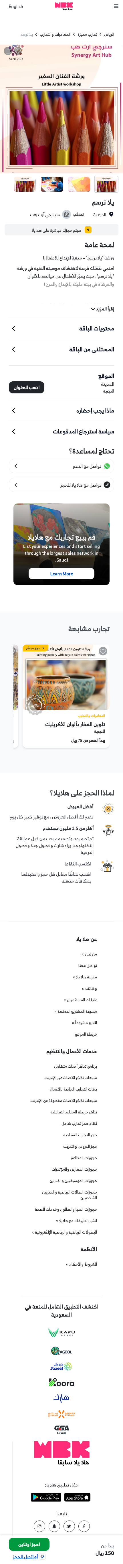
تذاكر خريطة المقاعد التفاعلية (73, 1111)
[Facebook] (84, 1526)
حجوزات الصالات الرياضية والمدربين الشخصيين (69, 1194)
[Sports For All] (61, 1414)
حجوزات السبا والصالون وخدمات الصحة (66, 1209)
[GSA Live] (61, 1430)
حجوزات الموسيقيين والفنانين (73, 1180)
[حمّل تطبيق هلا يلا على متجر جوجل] (46, 1498)
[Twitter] (69, 1526)
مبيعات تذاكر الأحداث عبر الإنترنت (70, 1077)
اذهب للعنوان (26, 387)
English (16, 6)
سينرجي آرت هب (45, 215)
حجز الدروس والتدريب (80, 1146)
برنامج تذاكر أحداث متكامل (75, 1066)
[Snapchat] (54, 1526)
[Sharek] (61, 1398)
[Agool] (61, 1351)
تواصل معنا (87, 965)
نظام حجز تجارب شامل (79, 1123)
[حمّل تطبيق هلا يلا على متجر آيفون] (77, 1498)
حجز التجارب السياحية (80, 1134)
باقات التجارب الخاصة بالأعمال (73, 1089)
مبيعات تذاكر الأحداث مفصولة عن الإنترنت (63, 1100)
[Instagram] (39, 1526)
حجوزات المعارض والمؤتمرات (74, 1169)
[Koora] (61, 1382)
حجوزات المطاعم (84, 1157)
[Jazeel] (61, 1366)
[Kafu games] (61, 1333)
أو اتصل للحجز (25, 1556)
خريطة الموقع (86, 1034)
